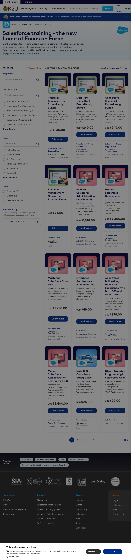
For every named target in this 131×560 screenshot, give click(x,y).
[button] (44, 556)
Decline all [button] (93, 552)
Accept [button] (113, 552)
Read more (45, 554)
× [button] (128, 546)
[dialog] (65, 551)
